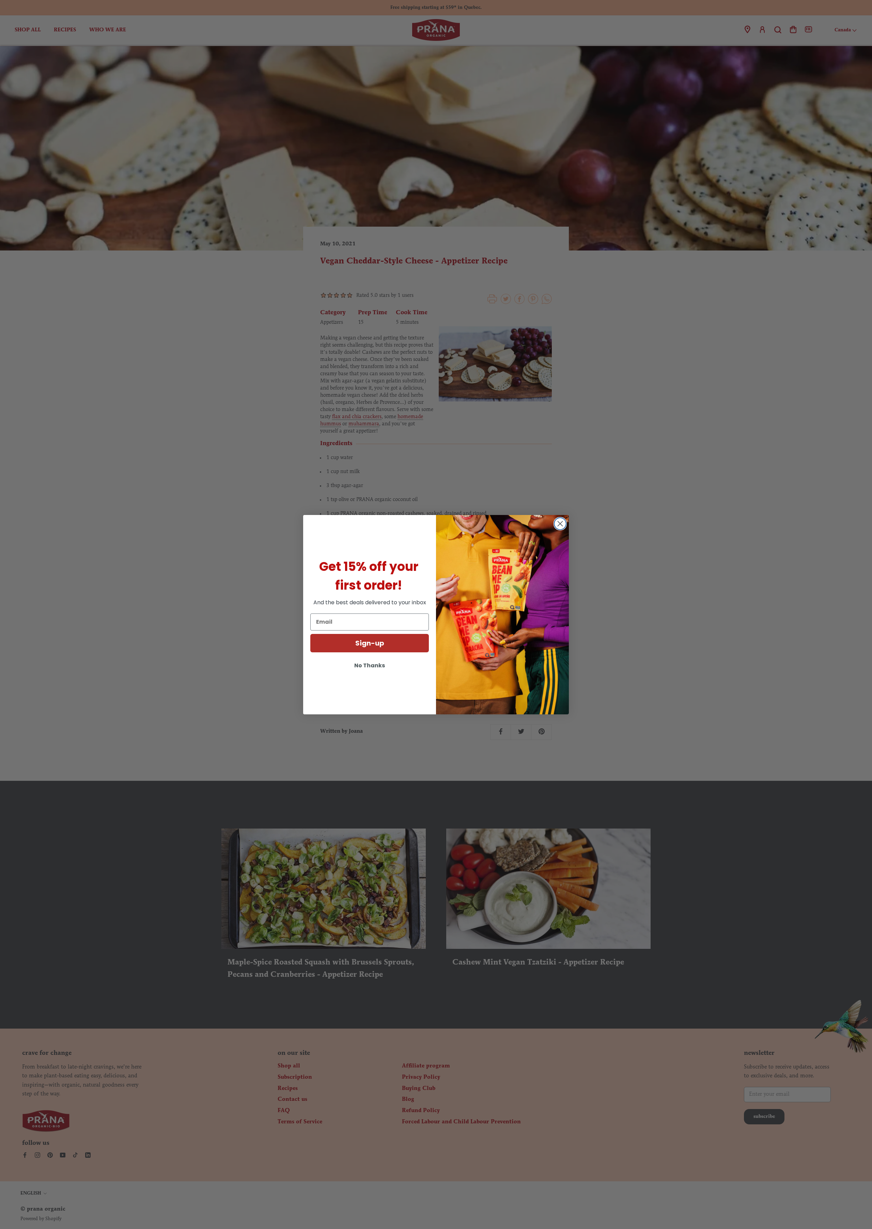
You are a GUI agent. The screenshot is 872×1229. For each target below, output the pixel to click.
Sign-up (369, 643)
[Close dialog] (560, 524)
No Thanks (369, 665)
